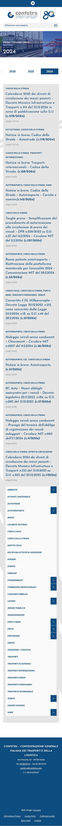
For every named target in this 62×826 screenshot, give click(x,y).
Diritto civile (14, 545)
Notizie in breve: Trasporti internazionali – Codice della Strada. (27, 167)
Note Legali (25, 820)
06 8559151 (25, 763)
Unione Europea (16, 705)
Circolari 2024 (20, 42)
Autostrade (13, 129)
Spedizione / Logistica (19, 649)
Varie (49, 185)
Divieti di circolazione (40, 451)
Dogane (11, 559)
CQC (25, 359)
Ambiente (12, 489)
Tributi (41, 294)
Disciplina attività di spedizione (24, 552)
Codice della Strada (17, 88)
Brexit (10, 517)
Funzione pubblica (17, 594)
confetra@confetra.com (31, 768)
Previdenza (13, 635)
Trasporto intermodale (20, 691)
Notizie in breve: (31, 195)
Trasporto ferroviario (24, 294)
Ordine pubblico (16, 608)
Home (6, 42)
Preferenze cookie (47, 816)
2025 (31, 71)
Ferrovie (12, 573)
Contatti (37, 820)
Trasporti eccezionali (19, 663)
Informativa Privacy (12, 816)
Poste (10, 628)
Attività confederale (18, 496)
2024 (49, 71)
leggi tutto (12, 121)
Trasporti (12, 656)
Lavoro (11, 601)
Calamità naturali (17, 524)
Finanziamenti (15, 580)
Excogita (37, 810)
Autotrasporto (14, 185)
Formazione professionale (21, 587)
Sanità (10, 642)
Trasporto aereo (16, 677)
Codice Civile (12, 290)
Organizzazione (15, 614)
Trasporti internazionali (21, 670)
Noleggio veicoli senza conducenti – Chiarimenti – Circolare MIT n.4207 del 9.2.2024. (30, 342)
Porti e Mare (14, 621)
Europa (11, 566)
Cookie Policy (30, 816)
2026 (12, 71)
